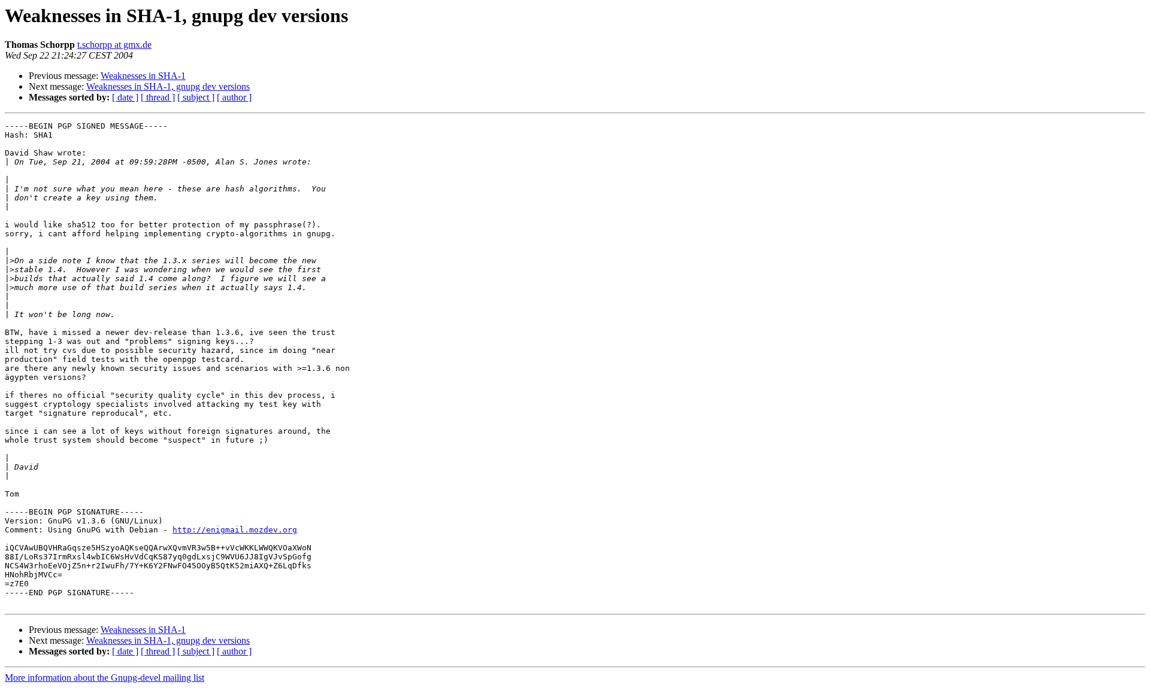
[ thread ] (158, 97)
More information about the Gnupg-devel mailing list (104, 677)
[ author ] (234, 97)
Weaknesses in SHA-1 (143, 76)
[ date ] (125, 97)
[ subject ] (195, 97)
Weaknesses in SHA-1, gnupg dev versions (168, 86)
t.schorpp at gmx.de (114, 44)
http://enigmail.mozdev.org (234, 529)
